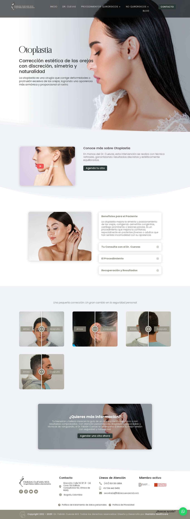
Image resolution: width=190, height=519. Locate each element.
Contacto (167, 6)
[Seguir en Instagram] (26, 492)
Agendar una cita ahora (95, 436)
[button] (183, 511)
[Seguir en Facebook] (21, 492)
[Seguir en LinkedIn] (36, 492)
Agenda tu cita (95, 168)
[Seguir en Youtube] (31, 492)
